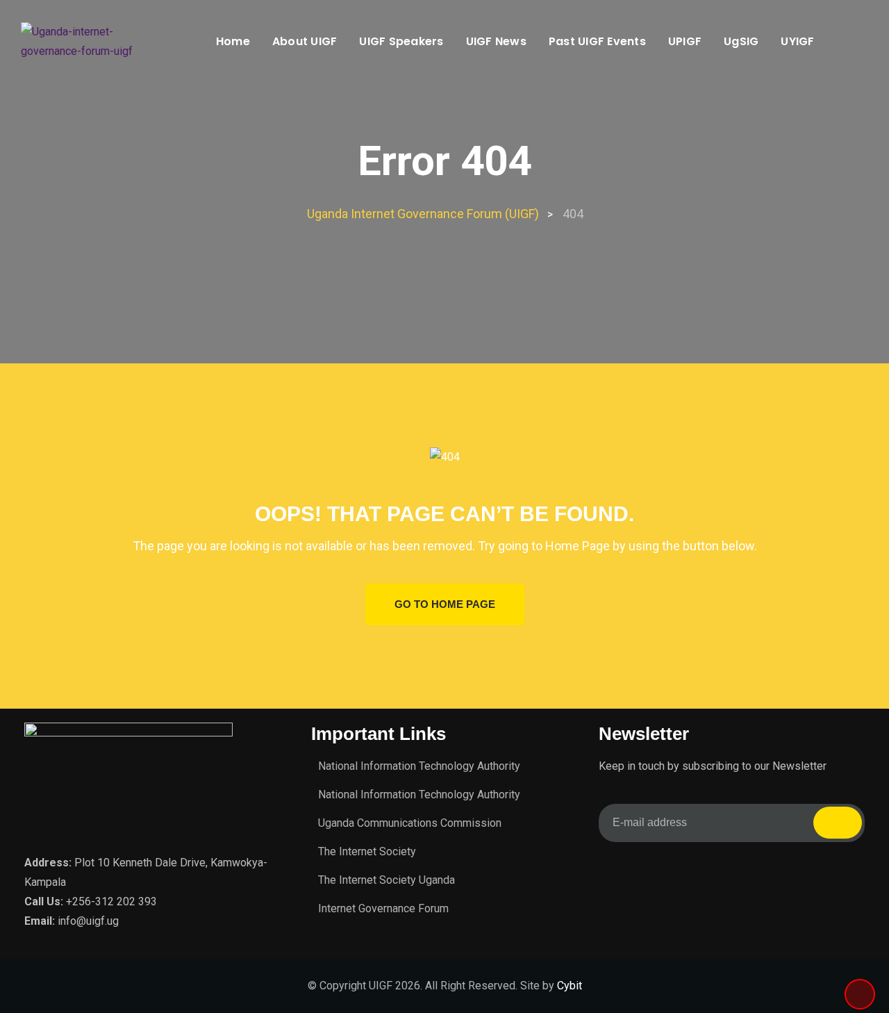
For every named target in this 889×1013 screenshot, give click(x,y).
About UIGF (305, 41)
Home (233, 41)
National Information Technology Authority (419, 766)
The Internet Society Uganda (386, 880)
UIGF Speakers (401, 41)
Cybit (569, 985)
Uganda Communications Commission (409, 823)
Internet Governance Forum (383, 908)
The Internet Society (367, 851)
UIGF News (496, 41)
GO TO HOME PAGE (444, 604)
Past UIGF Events (597, 41)
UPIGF (684, 41)
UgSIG (741, 41)
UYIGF (797, 41)
